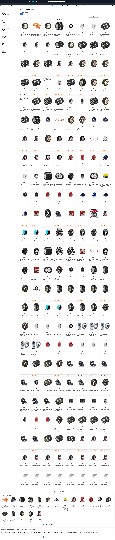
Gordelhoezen (69, 5)
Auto (2, 12)
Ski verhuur (62, 532)
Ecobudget (14, 532)
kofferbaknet (84, 5)
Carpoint (3, 532)
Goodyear (19, 532)
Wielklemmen (3, 51)
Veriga (80, 532)
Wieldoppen (3, 50)
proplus (53, 532)
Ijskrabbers (76, 5)
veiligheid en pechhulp (4, 46)
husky (24, 532)
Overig (2, 54)
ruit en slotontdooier (106, 5)
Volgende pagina (61, 19)
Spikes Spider (75, 532)
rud (57, 532)
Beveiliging (34, 5)
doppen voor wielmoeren (58, 5)
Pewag (49, 532)
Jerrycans (80, 5)
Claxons (44, 5)
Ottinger (44, 532)
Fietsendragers (64, 5)
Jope (35, 532)
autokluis (31, 5)
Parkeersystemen (100, 5)
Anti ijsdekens (27, 5)
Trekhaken (3, 45)
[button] (30, 4)
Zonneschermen (3, 53)
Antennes (23, 5)
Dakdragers (48, 5)
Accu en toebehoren (18, 5)
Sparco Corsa (69, 532)
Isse (31, 532)
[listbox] (94, 17)
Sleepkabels (112, 5)
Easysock (8, 532)
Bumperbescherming (40, 5)
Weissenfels (90, 532)
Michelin (39, 532)
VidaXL (85, 532)
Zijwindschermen (3, 52)
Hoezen (73, 5)
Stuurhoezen (3, 44)
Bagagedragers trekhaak (4, 5)
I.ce (27, 532)
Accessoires (3, 13)
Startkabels (3, 43)
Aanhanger (13, 5)
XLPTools (95, 532)
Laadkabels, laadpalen (90, 5)
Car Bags (9, 5)
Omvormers (95, 5)
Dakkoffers (52, 5)
